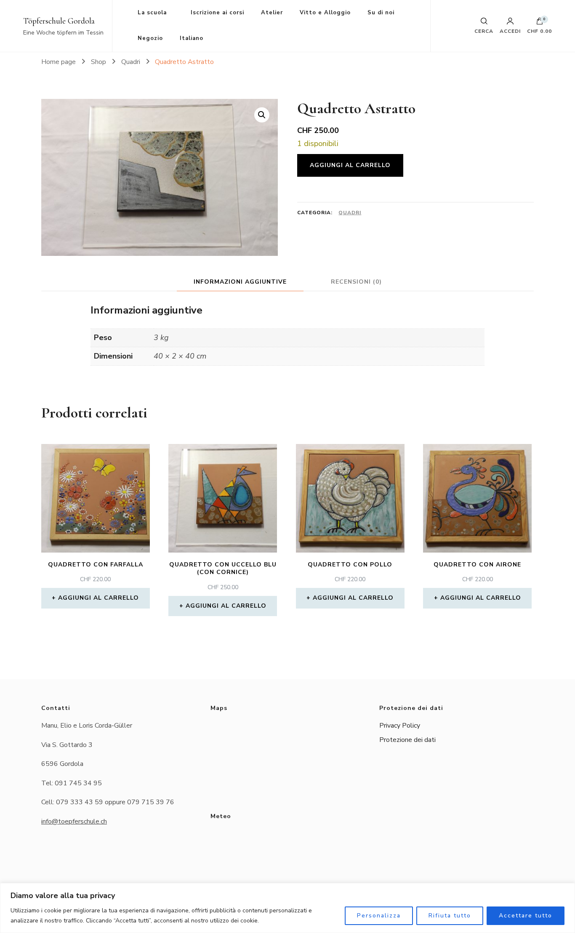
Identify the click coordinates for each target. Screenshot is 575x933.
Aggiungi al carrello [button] (98, 598)
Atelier (272, 12)
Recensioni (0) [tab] (356, 282)
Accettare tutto (525, 916)
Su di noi (380, 12)
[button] (261, 114)
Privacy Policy (399, 725)
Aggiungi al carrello (350, 165)
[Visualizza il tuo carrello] (540, 23)
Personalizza (379, 916)
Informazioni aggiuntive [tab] (240, 282)
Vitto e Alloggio (325, 12)
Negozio (150, 38)
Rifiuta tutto (450, 916)
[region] (287, 908)
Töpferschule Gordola (59, 21)
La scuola (152, 12)
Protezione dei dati (407, 739)
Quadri (349, 212)
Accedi (510, 31)
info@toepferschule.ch (74, 821)
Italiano (191, 38)
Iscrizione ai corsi (217, 12)
